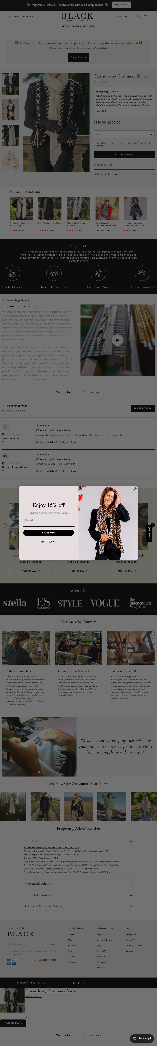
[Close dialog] (135, 489)
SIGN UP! (48, 532)
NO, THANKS (48, 542)
